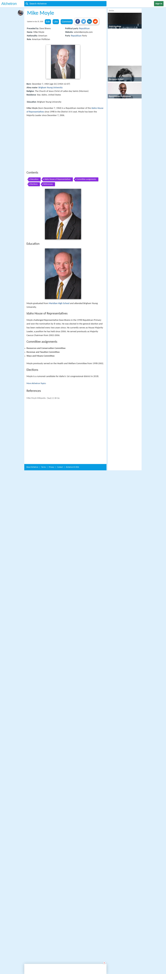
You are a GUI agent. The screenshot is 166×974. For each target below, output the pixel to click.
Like (56, 21)
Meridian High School (59, 336)
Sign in (158, 3)
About (32, 820)
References (48, 217)
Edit (48, 21)
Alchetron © (72, 820)
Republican (84, 28)
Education (34, 212)
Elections (34, 217)
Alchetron (9, 4)
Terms (43, 820)
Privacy (51, 820)
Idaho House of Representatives (57, 212)
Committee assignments (86, 212)
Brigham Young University (51, 88)
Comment (67, 21)
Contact (60, 820)
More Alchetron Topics (36, 459)
